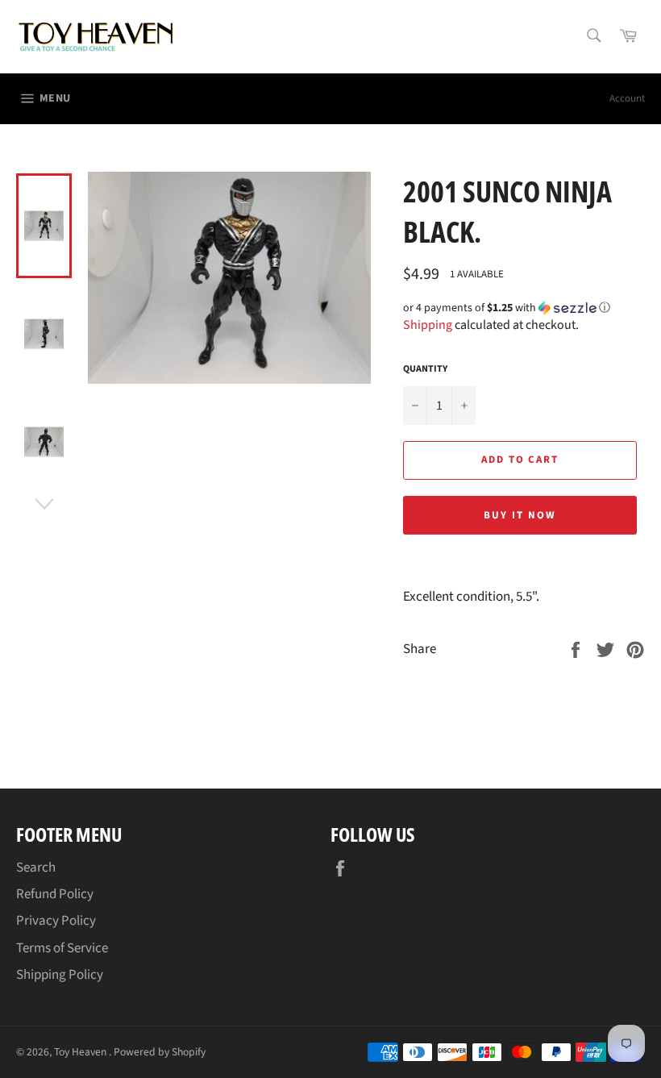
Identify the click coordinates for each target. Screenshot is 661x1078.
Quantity (425, 369)
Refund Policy (55, 894)
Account (627, 98)
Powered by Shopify (160, 1051)
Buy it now (520, 515)
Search (36, 867)
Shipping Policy (59, 974)
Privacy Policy (56, 920)
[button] (524, 308)
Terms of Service (62, 948)
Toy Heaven (81, 1051)
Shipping (427, 325)
